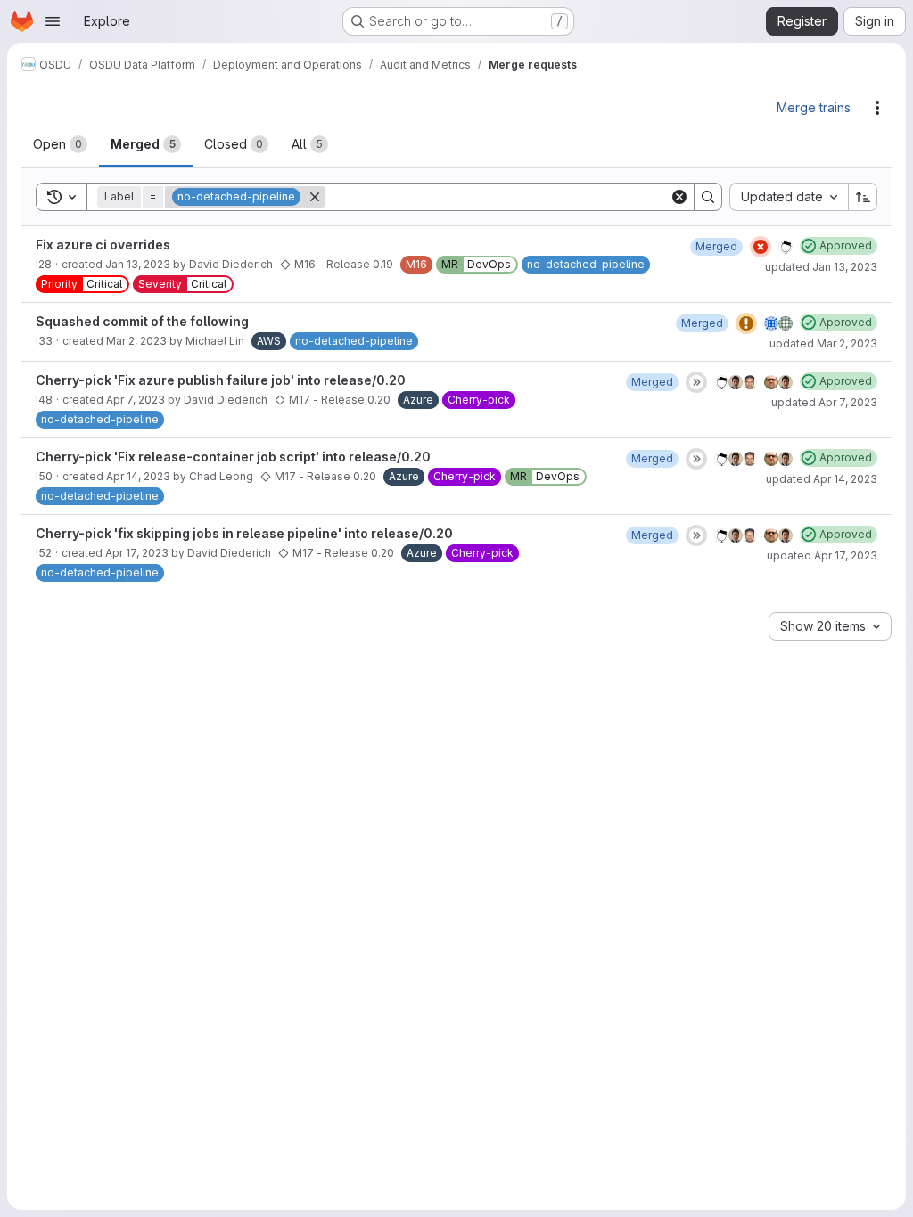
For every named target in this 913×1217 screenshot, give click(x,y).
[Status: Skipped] (696, 382)
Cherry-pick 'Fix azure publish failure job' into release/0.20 (221, 380)
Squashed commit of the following (142, 321)
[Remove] (314, 197)
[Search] (708, 197)
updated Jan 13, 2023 (821, 267)
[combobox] (788, 197)
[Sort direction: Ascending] (863, 197)
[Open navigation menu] (52, 21)
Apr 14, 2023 (138, 476)
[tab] (60, 144)
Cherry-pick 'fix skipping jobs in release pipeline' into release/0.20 (244, 533)
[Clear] (679, 197)
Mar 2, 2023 (136, 340)
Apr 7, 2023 (135, 399)
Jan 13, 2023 (137, 264)
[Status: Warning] (746, 323)
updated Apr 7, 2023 (824, 402)
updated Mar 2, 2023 (823, 343)
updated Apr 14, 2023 (821, 479)
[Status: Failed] (760, 246)
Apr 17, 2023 (137, 552)
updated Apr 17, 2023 (822, 555)
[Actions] (877, 108)
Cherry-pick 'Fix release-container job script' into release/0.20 (233, 456)
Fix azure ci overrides (103, 244)
